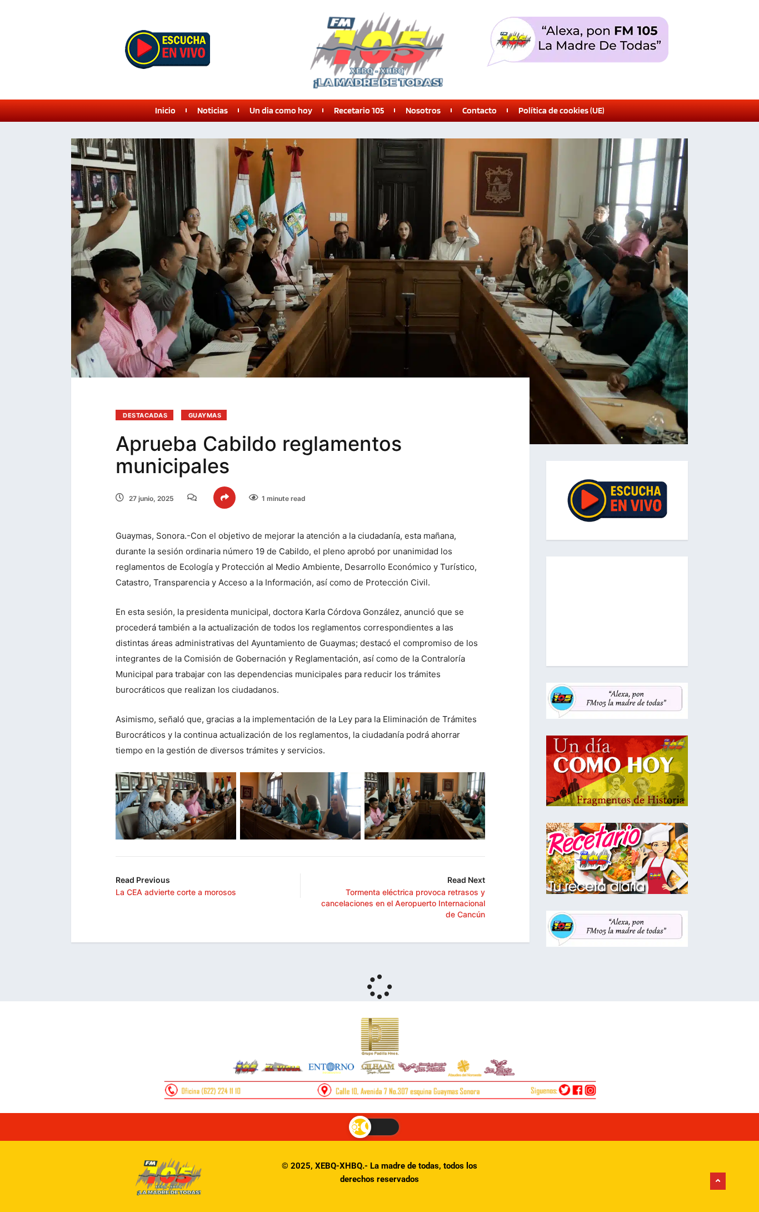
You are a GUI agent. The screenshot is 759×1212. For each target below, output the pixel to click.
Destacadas (145, 415)
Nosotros (423, 110)
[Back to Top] (718, 1181)
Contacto (479, 110)
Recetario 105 (359, 110)
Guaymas (205, 415)
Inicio (165, 110)
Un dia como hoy (280, 110)
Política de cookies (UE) (561, 110)
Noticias (212, 110)
